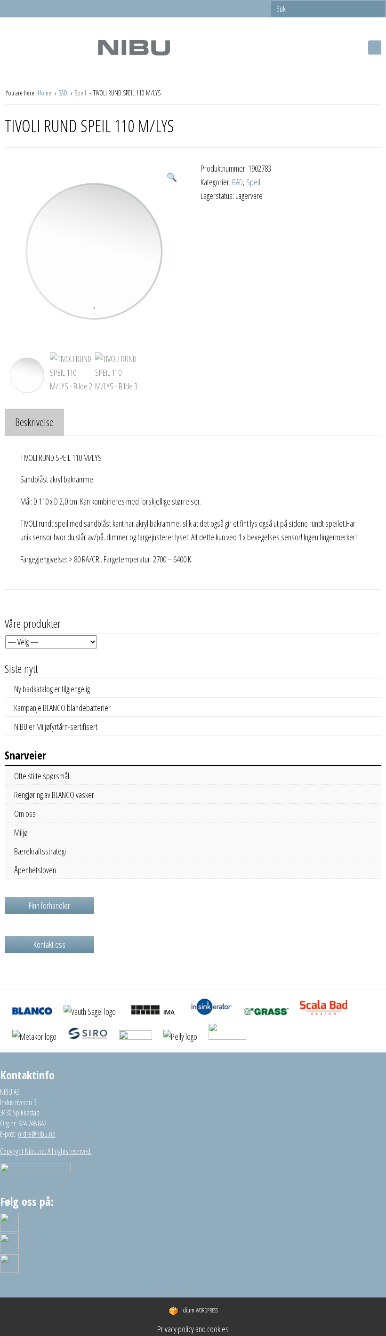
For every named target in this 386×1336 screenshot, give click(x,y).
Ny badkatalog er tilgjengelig (52, 689)
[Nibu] (134, 47)
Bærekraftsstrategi (40, 851)
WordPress (199, 1310)
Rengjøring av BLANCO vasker (54, 794)
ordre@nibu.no (37, 1134)
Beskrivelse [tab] (34, 422)
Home (45, 92)
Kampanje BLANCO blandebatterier (62, 707)
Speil (81, 92)
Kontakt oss (49, 944)
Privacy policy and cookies (193, 1329)
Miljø (21, 832)
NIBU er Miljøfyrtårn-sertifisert (55, 726)
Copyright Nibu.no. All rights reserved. (46, 1151)
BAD (63, 92)
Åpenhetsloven (35, 870)
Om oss (25, 813)
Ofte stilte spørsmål (41, 776)
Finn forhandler (49, 905)
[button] (172, 177)
